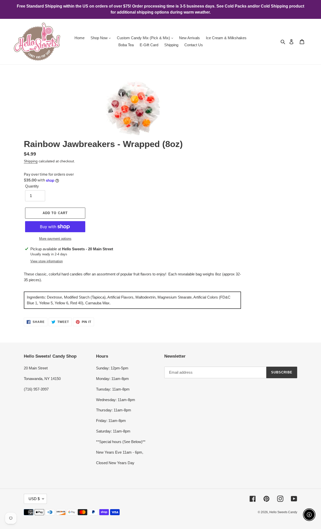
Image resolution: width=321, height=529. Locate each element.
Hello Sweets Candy (283, 512)
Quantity (32, 186)
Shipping (31, 161)
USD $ (34, 499)
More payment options (55, 239)
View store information (46, 261)
